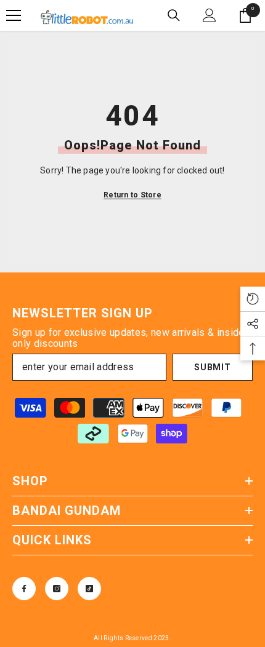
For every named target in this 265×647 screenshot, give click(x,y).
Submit (212, 367)
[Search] (173, 15)
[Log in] (209, 15)
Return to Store (132, 195)
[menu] (13, 15)
